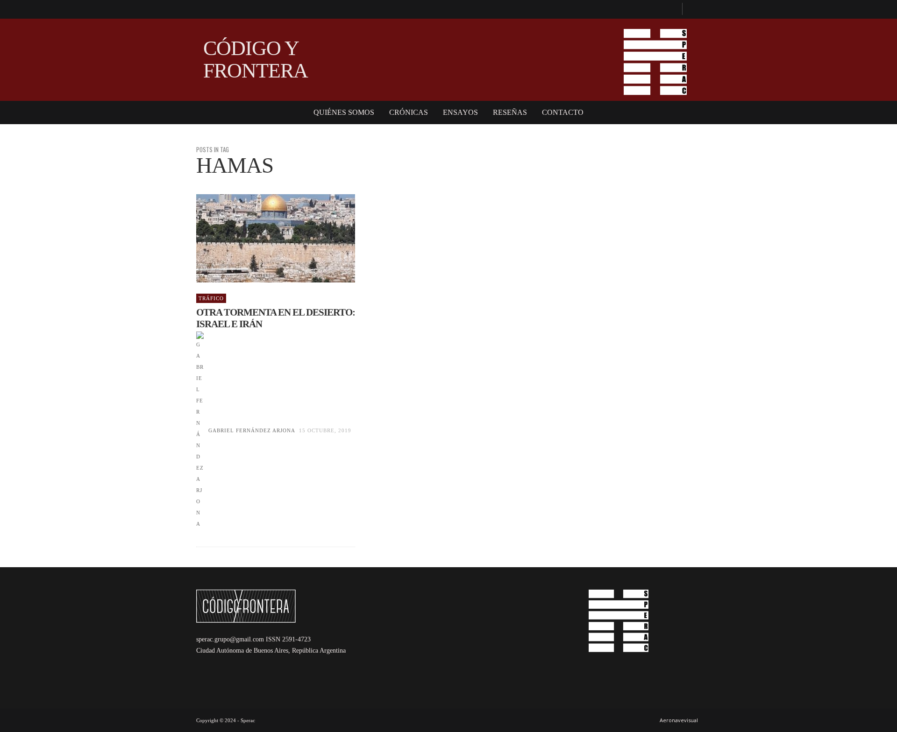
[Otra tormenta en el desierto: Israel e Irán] (261, 238)
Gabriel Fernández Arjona (251, 430)
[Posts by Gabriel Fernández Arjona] (200, 430)
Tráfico (211, 298)
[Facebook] (671, 9)
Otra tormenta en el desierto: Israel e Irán (275, 318)
